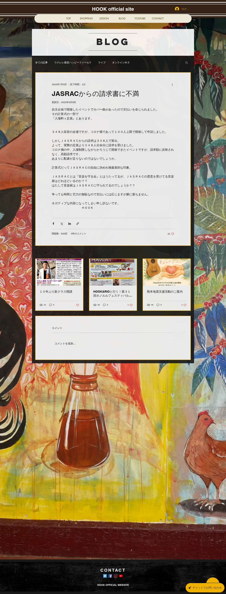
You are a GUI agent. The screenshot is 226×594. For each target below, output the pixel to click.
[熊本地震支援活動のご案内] (166, 272)
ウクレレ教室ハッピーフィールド (72, 62)
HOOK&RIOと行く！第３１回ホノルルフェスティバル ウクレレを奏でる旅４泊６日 (112, 294)
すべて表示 (185, 252)
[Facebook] (110, 576)
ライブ (102, 62)
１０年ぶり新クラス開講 (56, 291)
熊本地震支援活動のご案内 (165, 291)
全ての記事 (41, 62)
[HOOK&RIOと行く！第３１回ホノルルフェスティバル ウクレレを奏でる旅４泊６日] (113, 272)
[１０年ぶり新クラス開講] (59, 272)
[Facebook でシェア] (53, 223)
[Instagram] (115, 576)
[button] (186, 62)
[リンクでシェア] (77, 223)
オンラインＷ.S (120, 62)
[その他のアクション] (172, 85)
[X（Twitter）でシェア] (61, 223)
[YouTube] (121, 576)
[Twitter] (105, 576)
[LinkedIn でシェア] (69, 223)
